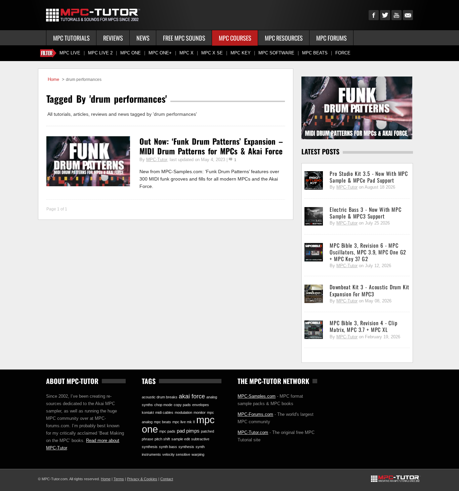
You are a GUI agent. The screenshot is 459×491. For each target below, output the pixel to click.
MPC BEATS (315, 53)
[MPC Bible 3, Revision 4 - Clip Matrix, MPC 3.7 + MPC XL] (313, 330)
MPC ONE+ (160, 53)
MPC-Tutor (156, 159)
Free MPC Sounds (184, 37)
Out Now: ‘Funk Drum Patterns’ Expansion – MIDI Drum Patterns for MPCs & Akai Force (211, 146)
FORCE (342, 53)
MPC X (186, 53)
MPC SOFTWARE (276, 53)
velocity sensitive (176, 454)
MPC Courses (235, 37)
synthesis (186, 447)
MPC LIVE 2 (100, 53)
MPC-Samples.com (257, 396)
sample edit (180, 439)
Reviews (113, 37)
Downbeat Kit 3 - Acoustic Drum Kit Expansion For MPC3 (369, 290)
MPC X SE (212, 53)
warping (198, 454)
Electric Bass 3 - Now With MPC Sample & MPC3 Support (365, 212)
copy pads (182, 405)
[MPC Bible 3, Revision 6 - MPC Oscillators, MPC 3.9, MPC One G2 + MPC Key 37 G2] (313, 252)
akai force (192, 396)
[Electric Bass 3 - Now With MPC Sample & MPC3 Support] (313, 216)
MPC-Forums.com (255, 414)
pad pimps (188, 431)
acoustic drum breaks (159, 397)
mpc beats (162, 422)
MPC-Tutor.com (253, 432)
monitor (200, 412)
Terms (119, 479)
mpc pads (167, 431)
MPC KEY (241, 53)
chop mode (163, 405)
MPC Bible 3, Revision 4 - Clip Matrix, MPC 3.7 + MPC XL (363, 326)
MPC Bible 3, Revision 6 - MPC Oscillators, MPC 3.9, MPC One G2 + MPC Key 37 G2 (368, 252)
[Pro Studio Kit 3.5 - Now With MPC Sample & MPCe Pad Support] (313, 180)
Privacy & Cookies (142, 479)
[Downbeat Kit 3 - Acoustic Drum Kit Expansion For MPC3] (313, 294)
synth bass (168, 447)
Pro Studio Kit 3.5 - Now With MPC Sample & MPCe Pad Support (369, 176)
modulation (183, 412)
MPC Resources (284, 37)
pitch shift (162, 439)
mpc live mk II (183, 422)
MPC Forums (331, 37)
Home (53, 79)
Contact (166, 479)
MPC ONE (130, 53)
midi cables (164, 412)
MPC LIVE (69, 53)
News (143, 37)
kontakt (148, 412)
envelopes (200, 405)
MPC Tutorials (71, 37)
